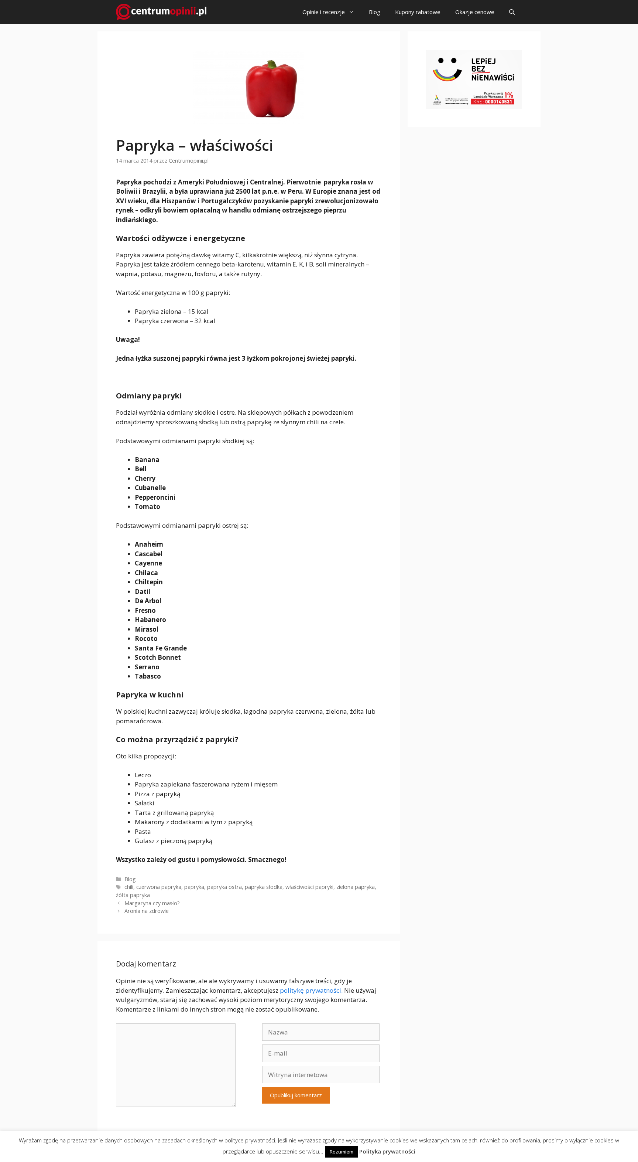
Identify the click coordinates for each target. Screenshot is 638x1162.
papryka (194, 886)
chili (128, 886)
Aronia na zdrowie (146, 910)
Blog (374, 12)
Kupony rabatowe (417, 12)
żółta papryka (133, 894)
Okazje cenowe (474, 12)
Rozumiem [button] (341, 1151)
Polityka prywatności (387, 1151)
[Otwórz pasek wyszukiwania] (512, 12)
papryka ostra (224, 886)
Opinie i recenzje (323, 12)
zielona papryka (355, 886)
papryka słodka (263, 886)
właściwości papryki (309, 886)
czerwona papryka (158, 886)
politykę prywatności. (311, 990)
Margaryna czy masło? (152, 903)
